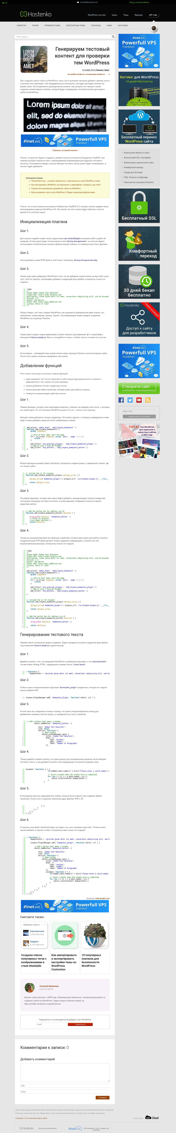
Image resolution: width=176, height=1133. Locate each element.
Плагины (96, 25)
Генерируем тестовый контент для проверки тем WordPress (82, 56)
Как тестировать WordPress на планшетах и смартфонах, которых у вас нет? (66, 185)
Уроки (35, 25)
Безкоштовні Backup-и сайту (136, 153)
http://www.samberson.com (49, 302)
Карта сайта (42, 1118)
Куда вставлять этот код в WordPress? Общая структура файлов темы (63, 192)
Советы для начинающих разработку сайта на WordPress (56, 188)
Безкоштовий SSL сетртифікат (137, 157)
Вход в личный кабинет (139, 2)
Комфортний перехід (133, 167)
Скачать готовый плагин (65, 150)
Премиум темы (52, 25)
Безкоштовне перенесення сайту (139, 162)
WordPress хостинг (97, 15)
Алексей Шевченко (49, 986)
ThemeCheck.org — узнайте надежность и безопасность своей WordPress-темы (65, 181)
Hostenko (123, 25)
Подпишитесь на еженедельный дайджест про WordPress (65, 1020)
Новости (21, 25)
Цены (114, 15)
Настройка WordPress (76, 74)
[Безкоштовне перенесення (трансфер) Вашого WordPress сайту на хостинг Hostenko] (139, 143)
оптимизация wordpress (95, 74)
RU (3, 3)
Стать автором (30, 1118)
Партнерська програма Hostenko (139, 182)
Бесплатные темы (75, 25)
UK (6, 3)
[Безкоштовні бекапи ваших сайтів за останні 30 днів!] (139, 301)
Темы (125, 15)
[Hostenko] (35, 14)
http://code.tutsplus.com (49, 295)
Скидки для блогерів (133, 172)
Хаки (109, 25)
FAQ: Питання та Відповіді (136, 177)
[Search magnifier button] (113, 37)
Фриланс (139, 15)
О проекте (19, 1118)
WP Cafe (153, 15)
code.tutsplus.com (102, 898)
